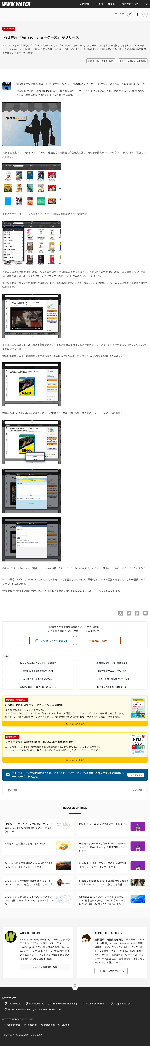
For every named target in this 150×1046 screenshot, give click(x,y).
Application (9, 28)
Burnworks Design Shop (65, 1003)
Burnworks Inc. (37, 1003)
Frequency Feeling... (96, 1003)
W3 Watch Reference (19, 1009)
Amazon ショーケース (86, 83)
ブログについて (130, 4)
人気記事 (84, 4)
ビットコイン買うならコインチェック (111, 678)
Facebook (32, 1024)
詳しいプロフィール (113, 971)
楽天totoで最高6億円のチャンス (38, 671)
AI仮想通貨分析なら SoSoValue (38, 678)
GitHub (65, 1024)
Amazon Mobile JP (46, 91)
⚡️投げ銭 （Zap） (98, 640)
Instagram (49, 1024)
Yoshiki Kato (14, 1003)
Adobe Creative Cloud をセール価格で (38, 663)
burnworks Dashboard (49, 1009)
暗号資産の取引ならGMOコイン (112, 686)
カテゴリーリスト (105, 4)
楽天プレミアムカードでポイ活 (112, 671)
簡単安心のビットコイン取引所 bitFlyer (38, 686)
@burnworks (13, 1024)
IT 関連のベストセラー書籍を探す (111, 663)
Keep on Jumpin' (123, 1003)
